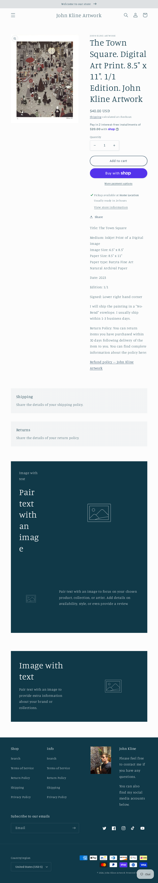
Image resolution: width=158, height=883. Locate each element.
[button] (13, 15)
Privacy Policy (21, 797)
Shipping (95, 116)
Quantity (95, 137)
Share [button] (99, 217)
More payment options (118, 183)
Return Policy (20, 777)
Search (16, 758)
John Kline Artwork (115, 872)
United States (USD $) (29, 866)
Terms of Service (22, 768)
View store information (111, 207)
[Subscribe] (74, 828)
